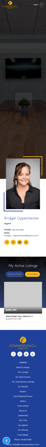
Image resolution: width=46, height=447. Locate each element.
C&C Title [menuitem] (23, 420)
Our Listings (32, 274)
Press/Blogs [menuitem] (23, 435)
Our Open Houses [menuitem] (23, 377)
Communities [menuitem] (23, 406)
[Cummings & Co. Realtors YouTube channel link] (26, 354)
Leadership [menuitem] (23, 415)
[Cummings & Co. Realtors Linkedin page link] (32, 354)
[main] (23, 165)
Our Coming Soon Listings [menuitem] (23, 382)
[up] (41, 442)
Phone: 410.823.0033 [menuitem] (23, 440)
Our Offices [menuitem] (23, 430)
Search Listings (14, 274)
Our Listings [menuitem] (23, 372)
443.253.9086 (18, 230)
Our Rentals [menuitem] (23, 387)
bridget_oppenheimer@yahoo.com (21, 235)
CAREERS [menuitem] (23, 362)
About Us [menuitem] (23, 411)
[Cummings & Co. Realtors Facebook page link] (13, 354)
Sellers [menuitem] (23, 401)
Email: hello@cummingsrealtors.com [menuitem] (23, 444)
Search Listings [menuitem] (23, 367)
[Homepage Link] (10, 4)
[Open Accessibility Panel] (6, 440)
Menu (35, 5)
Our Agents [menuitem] (23, 425)
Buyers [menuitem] (23, 391)
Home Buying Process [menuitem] (23, 396)
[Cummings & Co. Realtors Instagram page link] (19, 354)
